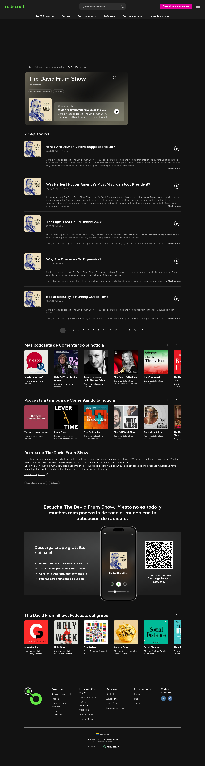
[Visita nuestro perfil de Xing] (170, 698)
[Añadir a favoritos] (114, 77)
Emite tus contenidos (57, 713)
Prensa (55, 699)
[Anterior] (167, 344)
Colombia (104, 734)
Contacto (110, 694)
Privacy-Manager (87, 719)
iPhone (137, 694)
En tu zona (109, 16)
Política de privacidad (84, 704)
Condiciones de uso (88, 698)
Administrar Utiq (87, 714)
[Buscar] (122, 6)
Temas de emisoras (159, 16)
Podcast (66, 16)
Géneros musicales (132, 16)
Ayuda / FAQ (112, 703)
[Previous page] (57, 330)
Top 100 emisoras (45, 16)
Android (137, 703)
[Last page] (154, 330)
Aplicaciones (112, 699)
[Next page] (148, 330)
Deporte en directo (87, 16)
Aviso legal (84, 710)
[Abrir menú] (198, 6)
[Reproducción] (116, 111)
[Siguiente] (177, 344)
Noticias (58, 92)
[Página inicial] (30, 67)
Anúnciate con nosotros (59, 705)
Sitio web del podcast (34, 475)
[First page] (50, 330)
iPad (136, 699)
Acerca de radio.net (61, 694)
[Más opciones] (122, 78)
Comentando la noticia (40, 92)
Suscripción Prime (115, 708)
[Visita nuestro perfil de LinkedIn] (163, 698)
